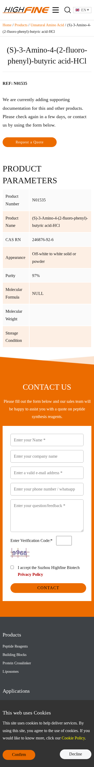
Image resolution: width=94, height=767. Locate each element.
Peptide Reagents (15, 646)
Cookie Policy (73, 738)
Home (7, 25)
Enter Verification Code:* (32, 540)
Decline (75, 754)
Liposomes (11, 672)
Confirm (19, 754)
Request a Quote (30, 142)
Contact (48, 588)
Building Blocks (14, 655)
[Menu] (55, 10)
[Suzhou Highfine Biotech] (26, 10)
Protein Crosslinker (17, 663)
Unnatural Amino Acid (47, 25)
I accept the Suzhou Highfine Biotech (49, 571)
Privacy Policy (30, 574)
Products (21, 25)
